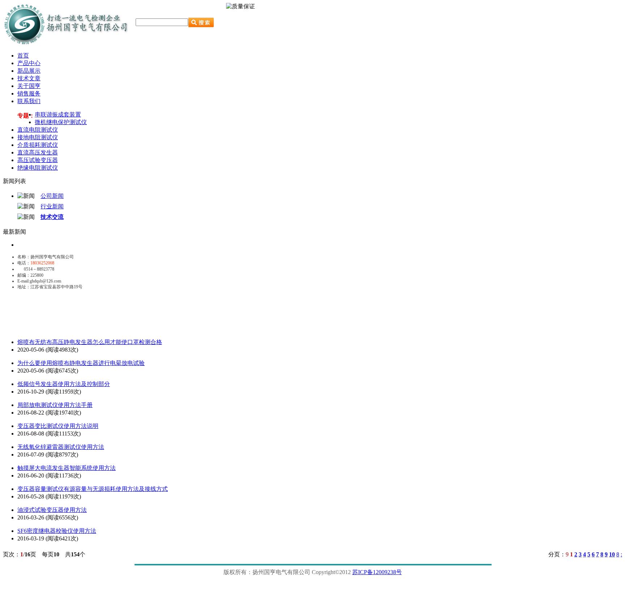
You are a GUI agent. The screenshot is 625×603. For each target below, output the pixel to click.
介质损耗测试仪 (37, 145)
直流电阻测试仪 (37, 130)
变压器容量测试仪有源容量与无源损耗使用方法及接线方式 (92, 489)
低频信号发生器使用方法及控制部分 (63, 384)
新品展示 (29, 71)
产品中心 (29, 63)
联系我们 (29, 101)
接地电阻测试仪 (37, 137)
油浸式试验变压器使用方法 (52, 510)
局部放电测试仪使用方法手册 (55, 405)
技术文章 (29, 78)
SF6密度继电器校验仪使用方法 (56, 531)
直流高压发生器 (37, 152)
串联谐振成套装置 (58, 114)
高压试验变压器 (37, 160)
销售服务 (29, 93)
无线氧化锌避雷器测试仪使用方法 (60, 447)
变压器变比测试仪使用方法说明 (57, 426)
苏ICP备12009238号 (377, 572)
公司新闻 (52, 196)
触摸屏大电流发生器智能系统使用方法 (66, 468)
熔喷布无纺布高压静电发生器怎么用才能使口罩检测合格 (89, 342)
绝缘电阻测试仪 (37, 168)
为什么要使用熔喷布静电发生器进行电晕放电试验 (81, 363)
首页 (23, 55)
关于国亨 (29, 86)
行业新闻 (52, 206)
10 (612, 554)
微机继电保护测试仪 (61, 122)
